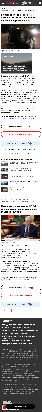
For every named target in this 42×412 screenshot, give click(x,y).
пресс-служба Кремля (9, 242)
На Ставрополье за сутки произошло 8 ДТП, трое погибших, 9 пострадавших (24, 162)
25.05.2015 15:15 (6, 8)
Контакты (24, 333)
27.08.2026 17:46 (6, 199)
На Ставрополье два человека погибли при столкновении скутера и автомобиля (24, 175)
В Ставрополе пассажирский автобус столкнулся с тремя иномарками (22, 169)
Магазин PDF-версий (20, 328)
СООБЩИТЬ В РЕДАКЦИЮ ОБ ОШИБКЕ (17, 344)
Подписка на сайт (10, 333)
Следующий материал (20, 406)
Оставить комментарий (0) (21, 134)
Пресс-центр (29, 325)
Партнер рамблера (19, 402)
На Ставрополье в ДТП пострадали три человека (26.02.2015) (18, 117)
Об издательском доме (12, 325)
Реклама (5, 328)
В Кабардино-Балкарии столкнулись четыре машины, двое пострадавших (24, 182)
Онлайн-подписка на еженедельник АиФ (20, 330)
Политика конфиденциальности (16, 341)
